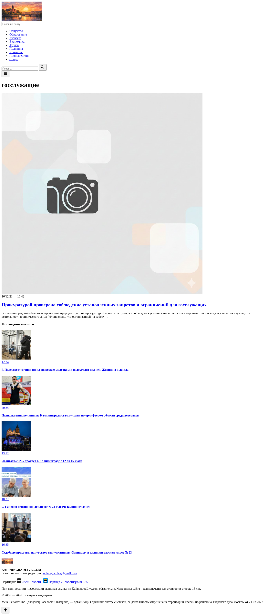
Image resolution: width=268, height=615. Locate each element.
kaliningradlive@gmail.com (60, 573)
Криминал (16, 52)
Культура (15, 38)
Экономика (17, 41)
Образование (18, 34)
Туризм (14, 45)
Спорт (13, 59)
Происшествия (19, 55)
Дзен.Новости (31, 582)
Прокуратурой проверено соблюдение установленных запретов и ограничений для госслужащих (104, 304)
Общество (16, 31)
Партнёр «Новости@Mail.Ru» (69, 582)
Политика (16, 48)
